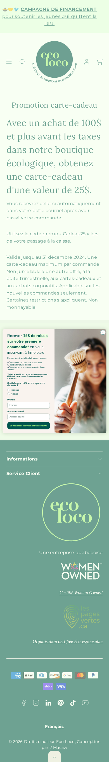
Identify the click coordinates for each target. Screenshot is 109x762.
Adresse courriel (15, 411)
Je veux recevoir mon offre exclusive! (29, 425)
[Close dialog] (103, 332)
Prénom (11, 399)
